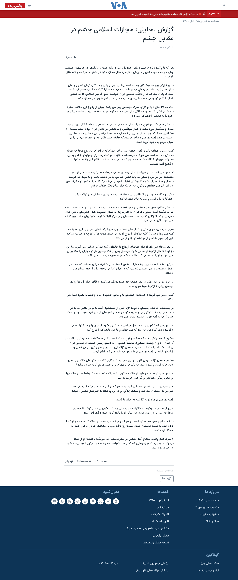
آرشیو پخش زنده (208, 570)
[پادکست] (62, 501)
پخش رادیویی (160, 536)
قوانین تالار (212, 521)
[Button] (70, 57)
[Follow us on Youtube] (93, 501)
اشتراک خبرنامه (160, 514)
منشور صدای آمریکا (207, 507)
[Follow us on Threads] (77, 501)
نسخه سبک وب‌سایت (156, 543)
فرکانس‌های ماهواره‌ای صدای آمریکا (147, 528)
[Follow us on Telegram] (108, 501)
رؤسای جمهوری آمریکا (155, 563)
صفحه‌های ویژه (209, 563)
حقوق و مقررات (209, 514)
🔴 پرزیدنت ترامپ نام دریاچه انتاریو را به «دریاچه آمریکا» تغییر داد (166, 14)
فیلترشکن (163, 507)
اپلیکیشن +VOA (159, 500)
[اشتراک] (54, 501)
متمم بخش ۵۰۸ (208, 500)
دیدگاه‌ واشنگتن (108, 563)
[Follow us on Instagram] (85, 501)
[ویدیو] (29, 5)
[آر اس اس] (70, 501)
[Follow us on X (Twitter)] (100, 501)
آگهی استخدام (160, 521)
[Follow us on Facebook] (116, 501)
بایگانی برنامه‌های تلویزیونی (151, 570)
